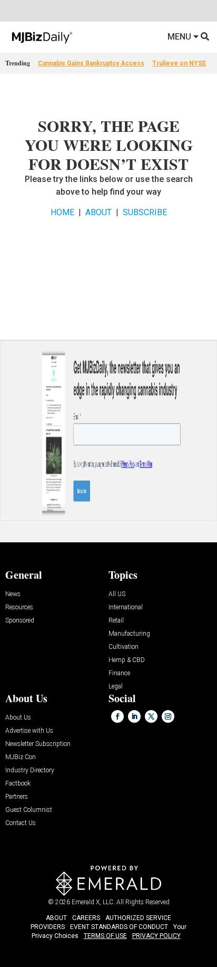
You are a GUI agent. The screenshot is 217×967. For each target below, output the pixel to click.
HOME (62, 212)
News (13, 594)
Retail (116, 620)
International (125, 607)
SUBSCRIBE (145, 212)
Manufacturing (129, 633)
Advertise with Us (29, 730)
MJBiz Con (20, 757)
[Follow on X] (151, 716)
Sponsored (19, 620)
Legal (115, 686)
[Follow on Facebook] (117, 716)
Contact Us (20, 823)
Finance (119, 673)
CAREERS (86, 918)
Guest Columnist (28, 810)
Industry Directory (29, 770)
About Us (18, 717)
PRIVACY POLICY (156, 936)
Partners (16, 796)
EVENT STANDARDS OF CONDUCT (119, 927)
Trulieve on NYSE (179, 63)
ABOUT (98, 212)
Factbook (18, 783)
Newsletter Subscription (38, 744)
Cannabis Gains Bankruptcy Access (91, 63)
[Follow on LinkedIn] (134, 716)
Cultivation (123, 647)
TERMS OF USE (105, 936)
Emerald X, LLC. (93, 902)
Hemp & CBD (126, 660)
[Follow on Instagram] (168, 716)
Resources (19, 607)
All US (116, 594)
